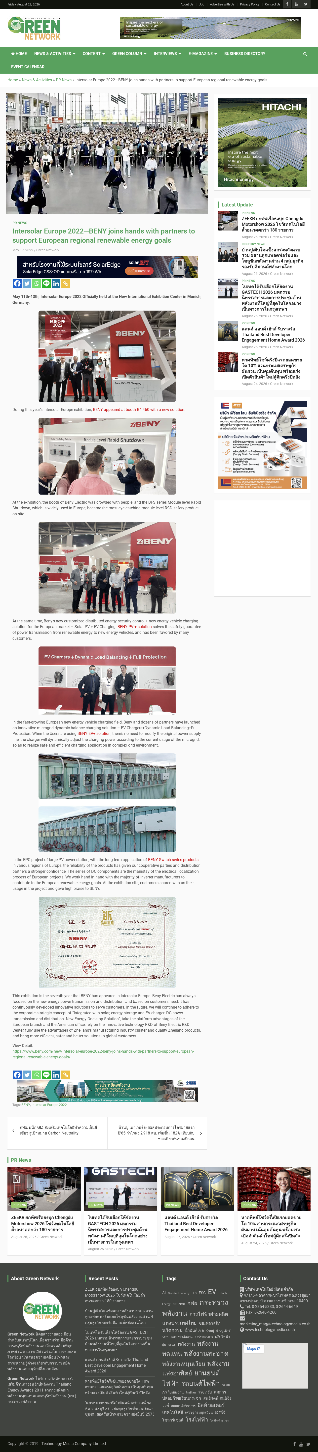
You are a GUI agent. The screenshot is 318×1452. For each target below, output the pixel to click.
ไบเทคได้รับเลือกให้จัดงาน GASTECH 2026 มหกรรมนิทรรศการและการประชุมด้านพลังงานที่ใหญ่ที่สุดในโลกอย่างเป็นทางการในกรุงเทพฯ (271, 298)
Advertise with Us (222, 4)
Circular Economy (179, 1293)
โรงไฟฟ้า (197, 1419)
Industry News (253, 244)
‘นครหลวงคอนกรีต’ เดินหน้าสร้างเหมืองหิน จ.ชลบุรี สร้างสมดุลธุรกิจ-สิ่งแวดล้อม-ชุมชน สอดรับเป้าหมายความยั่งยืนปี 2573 (120, 1408)
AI (164, 1293)
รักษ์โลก (191, 1392)
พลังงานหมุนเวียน (183, 1364)
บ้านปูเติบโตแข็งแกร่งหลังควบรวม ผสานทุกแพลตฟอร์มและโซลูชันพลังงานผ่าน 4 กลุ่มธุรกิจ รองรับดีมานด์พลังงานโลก (272, 258)
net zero (179, 1304)
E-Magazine (201, 54)
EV (212, 1292)
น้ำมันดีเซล (194, 1330)
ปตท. (165, 1336)
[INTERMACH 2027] (262, 507)
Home (21, 54)
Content (92, 54)
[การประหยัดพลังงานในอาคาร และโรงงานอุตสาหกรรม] (107, 1082)
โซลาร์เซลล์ (172, 1420)
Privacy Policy (249, 4)
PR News (19, 223)
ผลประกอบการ (204, 1336)
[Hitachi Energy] (210, 19)
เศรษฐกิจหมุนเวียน (199, 1412)
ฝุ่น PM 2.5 (168, 1344)
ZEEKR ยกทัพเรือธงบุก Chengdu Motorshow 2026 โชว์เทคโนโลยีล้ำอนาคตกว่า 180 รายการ (273, 224)
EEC (194, 1293)
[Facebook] (17, 283)
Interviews (165, 54)
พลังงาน (186, 1344)
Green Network (47, 250)
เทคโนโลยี (172, 1412)
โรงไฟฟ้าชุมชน (219, 1420)
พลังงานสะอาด (206, 1353)
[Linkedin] (56, 283)
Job (201, 4)
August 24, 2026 (254, 384)
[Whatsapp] (36, 283)
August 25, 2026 (254, 347)
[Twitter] (27, 283)
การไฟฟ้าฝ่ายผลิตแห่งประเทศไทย (195, 1318)
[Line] (46, 283)
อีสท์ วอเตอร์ (211, 1405)
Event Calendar (27, 67)
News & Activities (52, 54)
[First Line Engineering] (262, 403)
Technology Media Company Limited (73, 1444)
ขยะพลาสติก (210, 1323)
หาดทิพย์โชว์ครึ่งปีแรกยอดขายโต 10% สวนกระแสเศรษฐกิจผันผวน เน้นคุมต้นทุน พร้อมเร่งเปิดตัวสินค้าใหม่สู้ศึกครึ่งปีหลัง (272, 368)
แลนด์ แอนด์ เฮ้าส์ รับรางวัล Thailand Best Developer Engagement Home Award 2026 (273, 334)
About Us (187, 4)
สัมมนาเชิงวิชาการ (183, 1406)
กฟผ (192, 1303)
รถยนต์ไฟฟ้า (200, 1383)
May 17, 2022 (22, 250)
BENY (25, 1105)
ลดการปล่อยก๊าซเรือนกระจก (194, 1395)
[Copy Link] (65, 283)
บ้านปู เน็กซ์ (223, 1331)
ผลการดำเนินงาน (182, 1336)
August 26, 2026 (254, 237)
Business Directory (244, 54)
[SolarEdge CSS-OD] (107, 259)
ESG (202, 1293)
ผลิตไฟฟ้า (222, 1336)
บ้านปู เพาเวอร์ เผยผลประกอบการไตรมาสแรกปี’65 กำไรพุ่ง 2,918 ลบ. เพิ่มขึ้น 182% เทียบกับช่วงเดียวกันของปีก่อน (156, 1133)
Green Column (127, 54)
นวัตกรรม (172, 1330)
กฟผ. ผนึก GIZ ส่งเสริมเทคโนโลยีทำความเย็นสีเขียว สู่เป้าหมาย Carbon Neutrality (58, 1130)
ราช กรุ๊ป (205, 1392)
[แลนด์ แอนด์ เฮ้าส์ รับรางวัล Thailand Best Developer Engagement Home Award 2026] (228, 331)
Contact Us (272, 4)
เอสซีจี (220, 1412)
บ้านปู (210, 1331)
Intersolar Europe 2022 (49, 1105)
